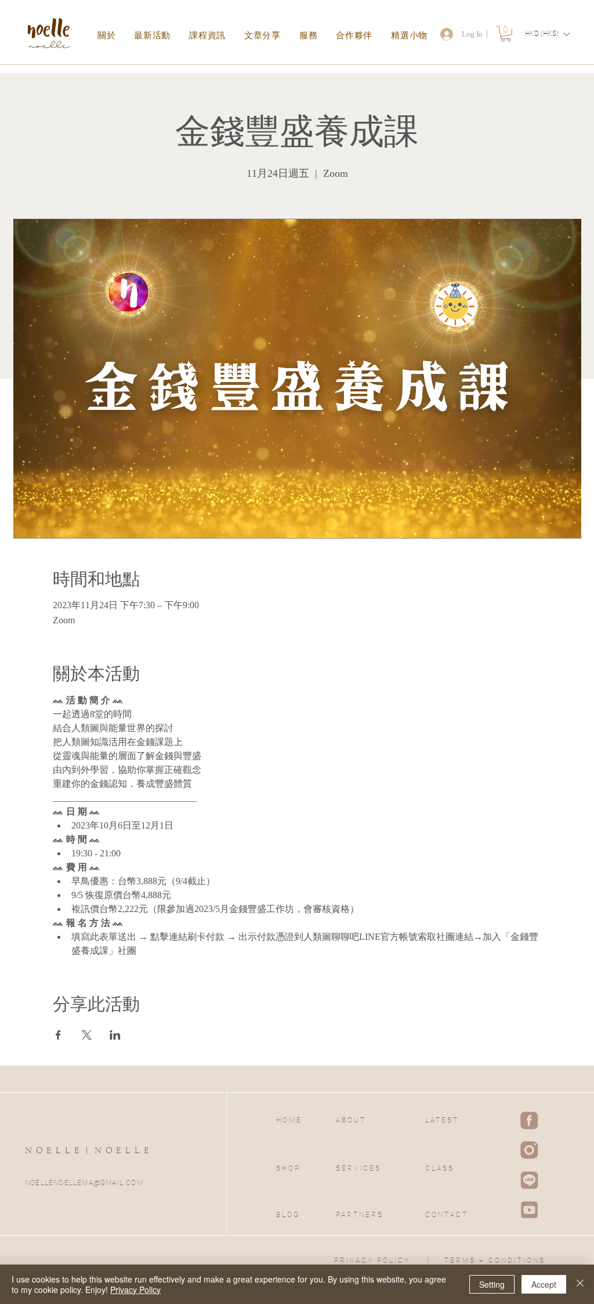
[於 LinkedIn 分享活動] (115, 1035)
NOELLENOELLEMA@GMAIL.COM (84, 1183)
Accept (543, 1284)
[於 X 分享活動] (86, 1035)
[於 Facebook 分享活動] (58, 1035)
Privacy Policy (135, 1289)
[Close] (580, 1284)
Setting (492, 1284)
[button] (506, 34)
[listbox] (547, 34)
